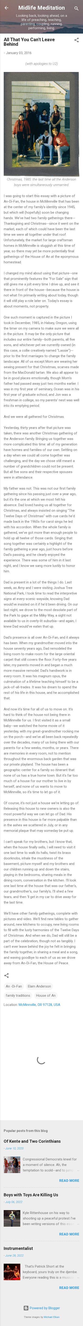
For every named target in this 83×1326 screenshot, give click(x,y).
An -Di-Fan (14, 986)
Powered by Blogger (44, 1308)
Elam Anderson (39, 986)
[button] (76, 40)
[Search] (76, 9)
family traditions (18, 995)
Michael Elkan (51, 1317)
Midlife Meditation (41, 8)
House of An (46, 995)
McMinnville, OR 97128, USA (39, 1005)
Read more (69, 1181)
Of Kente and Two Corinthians (32, 1141)
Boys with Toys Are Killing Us (31, 1194)
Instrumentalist (18, 1248)
